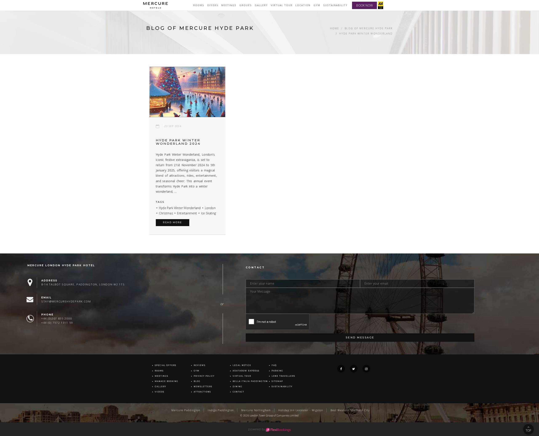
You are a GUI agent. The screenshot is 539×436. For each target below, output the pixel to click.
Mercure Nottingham (256, 410)
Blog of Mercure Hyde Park (369, 28)
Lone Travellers (283, 376)
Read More (172, 222)
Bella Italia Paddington (250, 381)
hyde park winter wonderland (366, 33)
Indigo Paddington (221, 410)
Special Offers (165, 365)
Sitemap (277, 381)
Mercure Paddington (185, 410)
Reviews (199, 365)
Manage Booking (166, 381)
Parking (277, 371)
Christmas (166, 213)
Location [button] (303, 5)
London (210, 208)
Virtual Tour (242, 376)
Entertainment (187, 213)
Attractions (202, 392)
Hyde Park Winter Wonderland (180, 208)
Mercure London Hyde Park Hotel (61, 265)
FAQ (274, 365)
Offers (212, 5)
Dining (237, 387)
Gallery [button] (261, 5)
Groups (245, 5)
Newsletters (203, 387)
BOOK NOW (364, 5)
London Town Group (261, 415)
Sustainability (335, 5)
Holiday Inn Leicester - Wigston (300, 410)
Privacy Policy (204, 376)
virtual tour (281, 5)
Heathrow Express (246, 371)
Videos (159, 392)
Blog (197, 381)
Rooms (198, 5)
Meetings (228, 5)
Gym (317, 5)
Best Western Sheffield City (350, 410)
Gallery (160, 387)
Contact (238, 392)
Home (334, 28)
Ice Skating (208, 213)
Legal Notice (242, 365)
